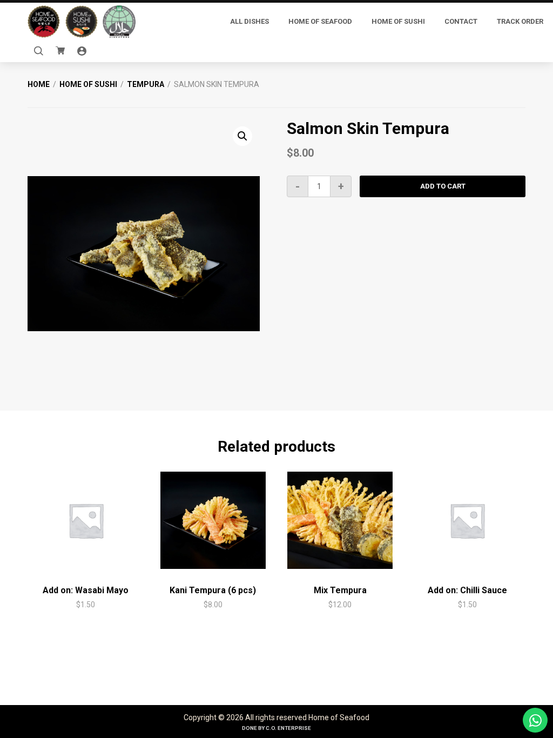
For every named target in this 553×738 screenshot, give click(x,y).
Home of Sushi (88, 84)
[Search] (38, 51)
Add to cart (443, 186)
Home (39, 84)
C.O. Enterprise (288, 728)
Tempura (145, 84)
